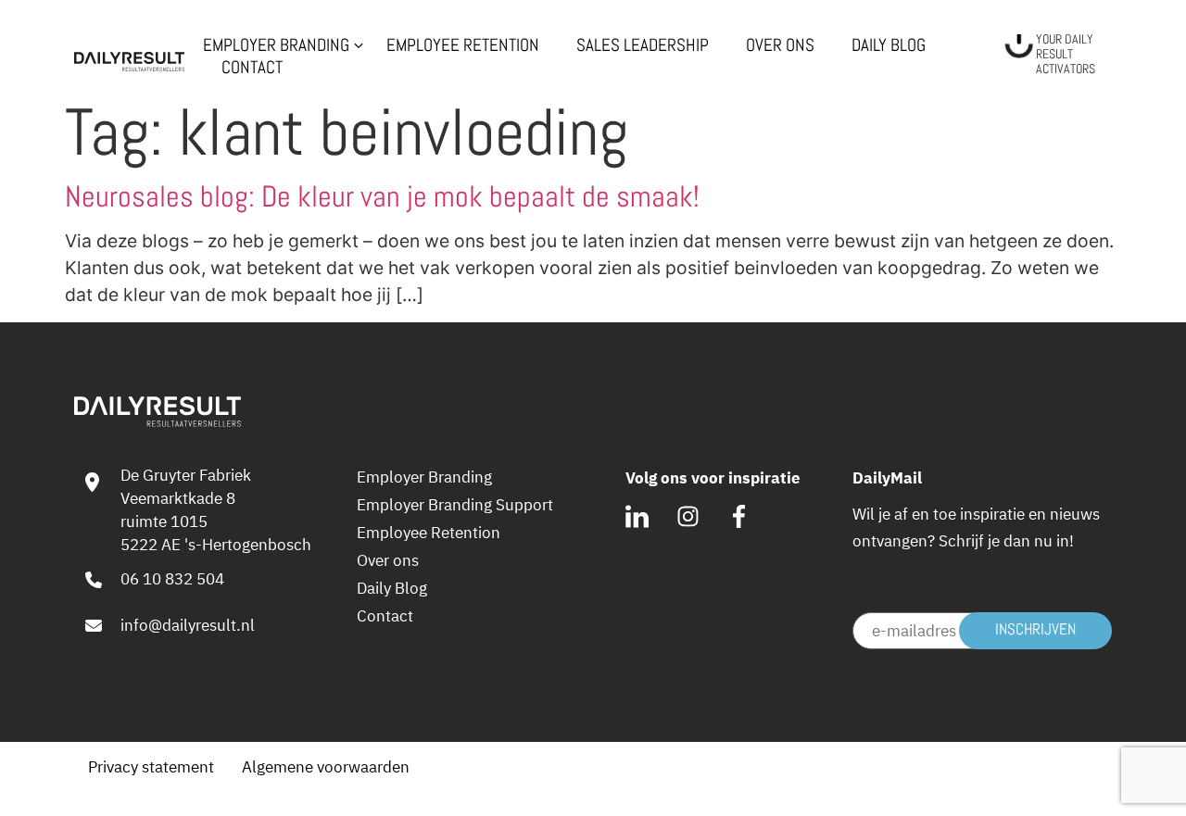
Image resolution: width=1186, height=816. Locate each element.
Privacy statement (151, 767)
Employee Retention (462, 45)
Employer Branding (424, 477)
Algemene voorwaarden (326, 767)
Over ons (780, 45)
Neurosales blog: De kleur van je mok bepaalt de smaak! (382, 196)
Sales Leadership (642, 45)
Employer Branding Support (455, 505)
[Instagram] (688, 516)
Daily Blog (889, 45)
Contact (252, 67)
